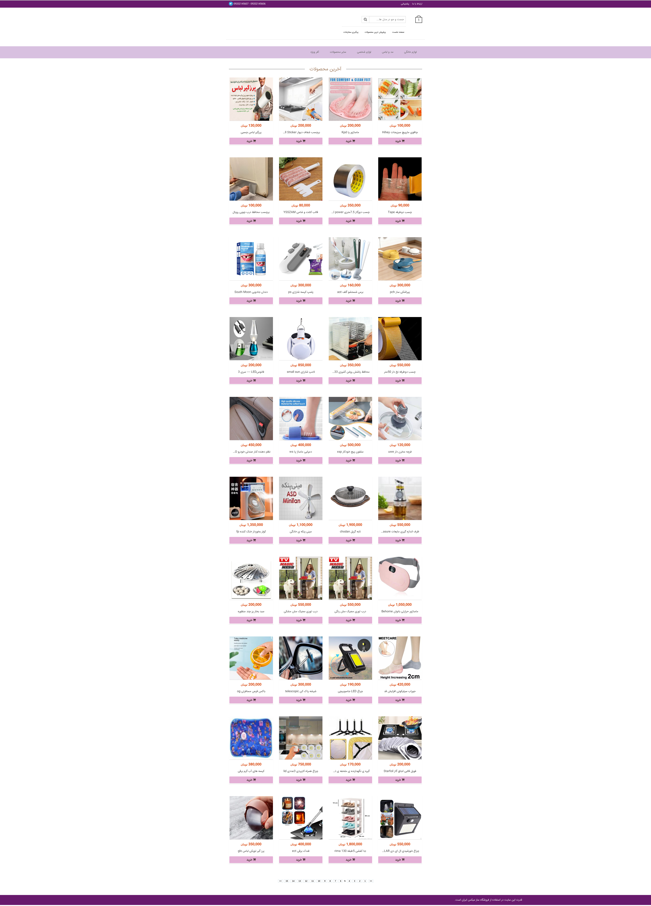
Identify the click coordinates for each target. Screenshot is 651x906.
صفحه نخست (398, 32)
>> (280, 881)
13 (299, 881)
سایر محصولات (338, 52)
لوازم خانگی (410, 52)
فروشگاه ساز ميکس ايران (475, 900)
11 (312, 881)
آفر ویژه (315, 52)
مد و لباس (387, 52)
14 (293, 881)
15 (286, 881)
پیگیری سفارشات (350, 32)
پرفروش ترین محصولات (375, 32)
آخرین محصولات (325, 69)
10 (318, 881)
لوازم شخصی (364, 52)
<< (371, 881)
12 (305, 881)
